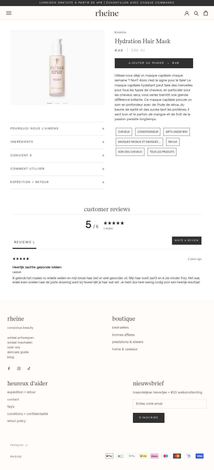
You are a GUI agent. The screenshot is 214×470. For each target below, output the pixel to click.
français (17, 445)
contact (13, 399)
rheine (16, 457)
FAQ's (10, 406)
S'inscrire (148, 417)
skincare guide (18, 352)
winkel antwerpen (20, 337)
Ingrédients (21, 142)
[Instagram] (18, 368)
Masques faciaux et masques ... (139, 142)
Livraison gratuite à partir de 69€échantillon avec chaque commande (107, 3)
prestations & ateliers (127, 342)
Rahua (121, 32)
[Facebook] (8, 368)
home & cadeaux (125, 349)
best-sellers (120, 327)
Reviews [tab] (24, 242)
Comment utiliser (27, 169)
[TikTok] (29, 368)
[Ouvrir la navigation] (8, 13)
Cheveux (124, 132)
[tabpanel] (107, 275)
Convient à (21, 155)
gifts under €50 (176, 132)
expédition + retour (21, 392)
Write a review (187, 240)
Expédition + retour (29, 182)
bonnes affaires (123, 334)
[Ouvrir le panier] (206, 13)
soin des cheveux (130, 152)
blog (10, 357)
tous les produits (162, 152)
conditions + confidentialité (27, 414)
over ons (13, 347)
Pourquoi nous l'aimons (34, 128)
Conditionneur (148, 132)
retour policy (16, 421)
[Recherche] (196, 13)
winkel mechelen (19, 342)
